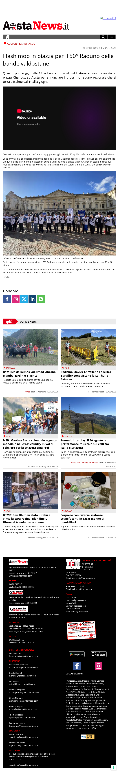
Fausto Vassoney (38, 466)
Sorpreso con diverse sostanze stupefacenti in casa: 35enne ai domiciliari (82, 518)
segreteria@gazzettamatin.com (28, 631)
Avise (73, 462)
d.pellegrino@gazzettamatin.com (24, 692)
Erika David (93, 48)
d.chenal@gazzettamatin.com (22, 675)
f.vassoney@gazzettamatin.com (23, 726)
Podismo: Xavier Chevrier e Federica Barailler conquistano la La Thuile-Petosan (86, 375)
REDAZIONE (14, 622)
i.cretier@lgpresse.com (76, 605)
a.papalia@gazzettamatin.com (23, 709)
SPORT (66, 368)
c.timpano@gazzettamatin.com (23, 700)
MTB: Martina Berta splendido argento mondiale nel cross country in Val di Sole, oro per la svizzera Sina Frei (30, 443)
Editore (12, 580)
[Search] (103, 37)
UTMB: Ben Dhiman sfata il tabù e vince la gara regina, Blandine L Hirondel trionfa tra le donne (26, 518)
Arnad (27, 391)
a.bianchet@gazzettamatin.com (23, 667)
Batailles (10, 368)
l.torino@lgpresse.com (76, 600)
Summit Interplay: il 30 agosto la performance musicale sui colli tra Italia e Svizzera (85, 443)
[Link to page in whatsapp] (41, 299)
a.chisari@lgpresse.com (82, 589)
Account (69, 593)
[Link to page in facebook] (7, 299)
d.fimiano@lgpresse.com (77, 611)
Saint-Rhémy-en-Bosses (87, 462)
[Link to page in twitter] (24, 299)
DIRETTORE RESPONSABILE (21, 649)
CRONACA (67, 511)
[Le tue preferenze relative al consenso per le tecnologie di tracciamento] (114, 768)
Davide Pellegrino (38, 537)
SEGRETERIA (14, 730)
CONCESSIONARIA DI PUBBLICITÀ (95, 560)
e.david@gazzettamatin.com (22, 684)
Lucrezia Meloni (108, 462)
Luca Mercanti (39, 391)
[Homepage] (7, 37)
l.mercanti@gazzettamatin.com (23, 656)
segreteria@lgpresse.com (83, 578)
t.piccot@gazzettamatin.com (22, 717)
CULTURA (67, 436)
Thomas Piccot (97, 391)
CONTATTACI (15, 750)
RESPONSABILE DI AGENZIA (78, 582)
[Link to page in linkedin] (32, 299)
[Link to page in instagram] (16, 299)
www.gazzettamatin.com (20, 575)
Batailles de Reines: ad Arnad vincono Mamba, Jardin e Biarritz (29, 373)
